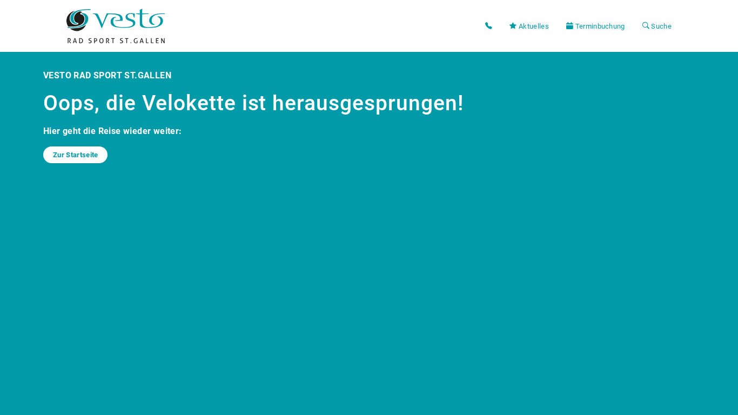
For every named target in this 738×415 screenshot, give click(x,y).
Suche (660, 26)
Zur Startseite (75, 155)
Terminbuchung (599, 26)
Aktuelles (533, 26)
